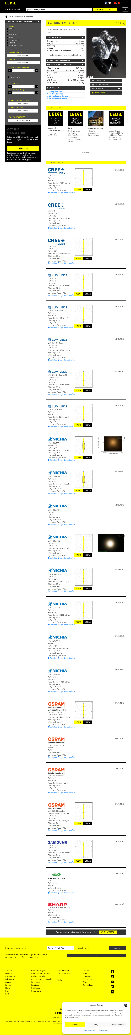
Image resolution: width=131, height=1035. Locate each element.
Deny (96, 1024)
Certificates (35, 988)
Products (8, 973)
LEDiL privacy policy (90, 1030)
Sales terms (35, 982)
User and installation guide (41, 979)
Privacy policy (36, 991)
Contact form (88, 985)
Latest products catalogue (41, 973)
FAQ (7, 994)
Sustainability (36, 985)
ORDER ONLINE (100, 93)
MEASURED (119, 204)
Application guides (38, 976)
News (7, 988)
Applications (10, 976)
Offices (85, 982)
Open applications (64, 973)
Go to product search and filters (21, 16)
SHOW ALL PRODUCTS (104, 9)
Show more (85, 152)
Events (7, 991)
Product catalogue (38, 970)
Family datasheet (55, 91)
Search (117, 948)
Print (118, 23)
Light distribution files (67, 192)
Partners (8, 985)
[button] (126, 1005)
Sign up (25, 148)
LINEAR (88, 189)
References (9, 979)
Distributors (87, 976)
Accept (75, 1024)
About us (8, 970)
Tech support (87, 979)
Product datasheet (55, 94)
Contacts (86, 970)
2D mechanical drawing (58, 96)
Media (59, 980)
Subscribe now (97, 956)
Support (8, 982)
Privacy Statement (102, 1030)
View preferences (117, 1024)
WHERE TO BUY (97, 89)
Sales (85, 973)
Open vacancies (63, 970)
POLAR (78, 189)
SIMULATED (119, 170)
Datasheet (53, 192)
